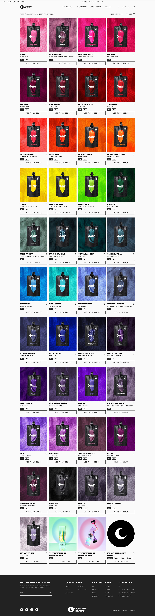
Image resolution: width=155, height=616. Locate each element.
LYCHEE (111, 54)
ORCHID (82, 403)
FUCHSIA (24, 104)
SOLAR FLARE (85, 154)
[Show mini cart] (129, 7)
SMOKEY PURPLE (58, 403)
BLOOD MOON (85, 104)
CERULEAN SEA (86, 254)
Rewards (108, 7)
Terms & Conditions (127, 590)
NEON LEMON (56, 204)
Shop (67, 590)
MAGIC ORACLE (57, 254)
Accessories (96, 7)
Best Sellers (67, 7)
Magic (107, 593)
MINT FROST (26, 254)
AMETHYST (55, 453)
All (93, 586)
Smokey (107, 590)
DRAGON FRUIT (86, 54)
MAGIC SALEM (114, 353)
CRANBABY (55, 104)
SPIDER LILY (55, 154)
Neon (94, 593)
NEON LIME (83, 204)
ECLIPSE (53, 503)
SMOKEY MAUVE (86, 453)
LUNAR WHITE (27, 553)
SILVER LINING (114, 503)
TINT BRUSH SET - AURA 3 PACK (58, 554)
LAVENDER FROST (116, 403)
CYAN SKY (25, 304)
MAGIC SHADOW (86, 353)
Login (124, 7)
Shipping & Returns (127, 593)
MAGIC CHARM (27, 503)
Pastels (95, 590)
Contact (81, 586)
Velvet (107, 586)
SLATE (81, 503)
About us (69, 593)
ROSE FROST (55, 54)
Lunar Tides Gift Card (116, 554)
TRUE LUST (113, 104)
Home (22, 14)
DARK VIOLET (27, 403)
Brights (95, 596)
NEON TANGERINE (116, 154)
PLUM (110, 453)
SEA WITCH (55, 304)
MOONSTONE (85, 304)
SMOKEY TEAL (114, 254)
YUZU (23, 204)
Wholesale (82, 590)
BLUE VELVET (56, 353)
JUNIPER (111, 204)
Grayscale (109, 596)
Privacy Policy (125, 596)
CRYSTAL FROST (115, 304)
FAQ (120, 586)
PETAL (23, 54)
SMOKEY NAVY (27, 353)
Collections (82, 7)
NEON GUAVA (27, 154)
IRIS (22, 453)
